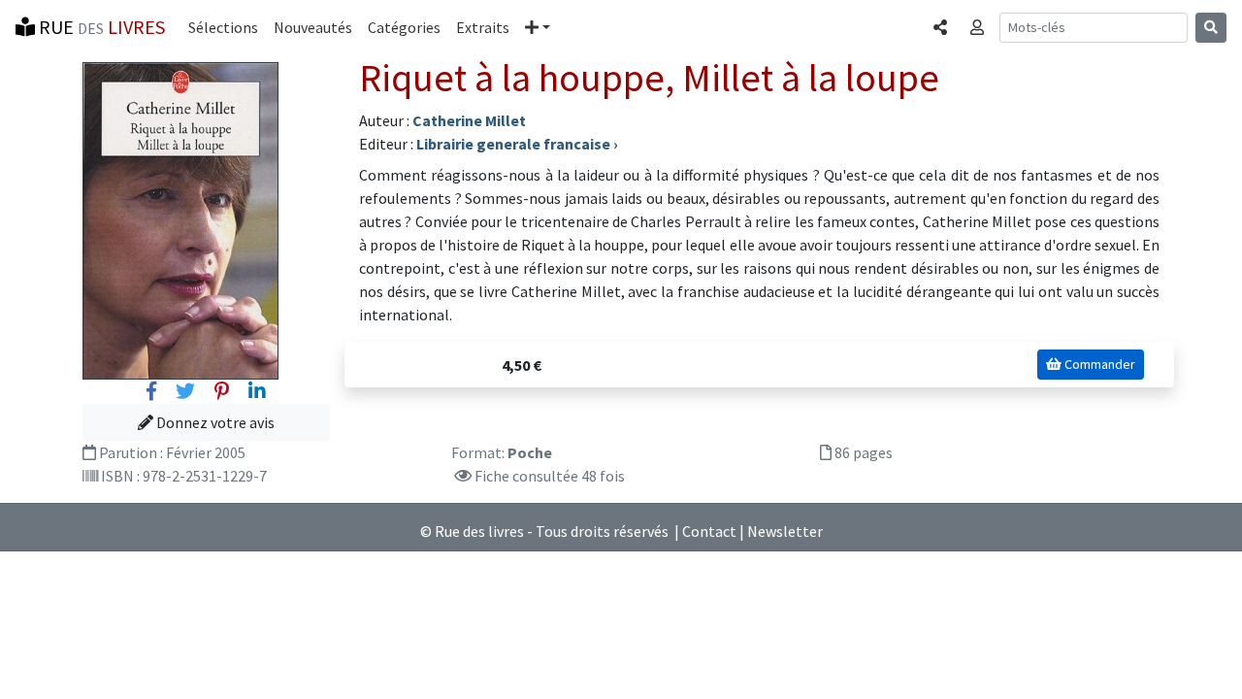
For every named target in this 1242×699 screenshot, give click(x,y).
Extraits (482, 27)
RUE (100, 27)
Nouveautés (313, 27)
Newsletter (785, 531)
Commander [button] (1098, 364)
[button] (537, 27)
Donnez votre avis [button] (214, 422)
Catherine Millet (469, 120)
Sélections (223, 27)
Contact (709, 531)
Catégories (404, 27)
